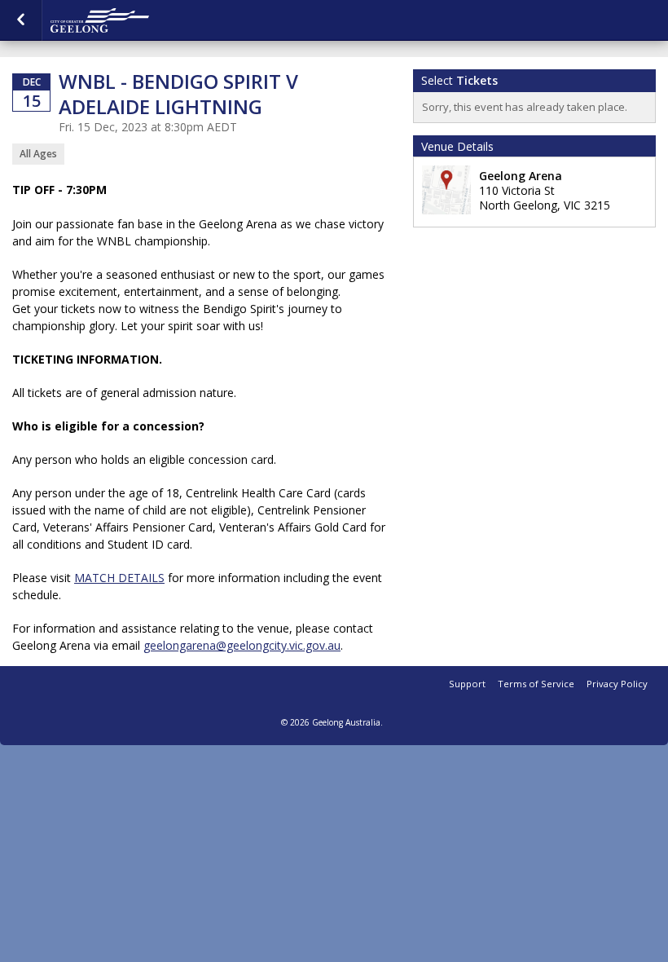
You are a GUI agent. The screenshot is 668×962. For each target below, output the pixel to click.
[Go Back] (21, 20)
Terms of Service (536, 683)
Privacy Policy (617, 683)
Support (467, 683)
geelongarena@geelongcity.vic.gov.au (242, 645)
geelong (132, 20)
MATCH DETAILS (119, 577)
